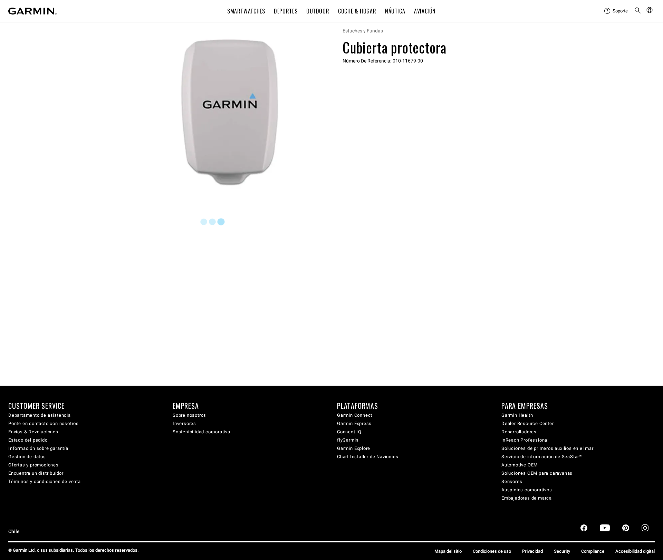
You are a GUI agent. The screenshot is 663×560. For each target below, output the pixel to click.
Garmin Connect (354, 415)
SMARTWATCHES (246, 11)
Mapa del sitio (448, 551)
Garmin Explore (353, 448)
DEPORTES (285, 11)
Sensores (511, 481)
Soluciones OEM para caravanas (537, 473)
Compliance (592, 551)
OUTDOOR (317, 11)
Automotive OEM (519, 464)
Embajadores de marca (526, 498)
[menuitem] (616, 11)
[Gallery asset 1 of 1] (232, 111)
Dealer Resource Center (527, 423)
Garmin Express (354, 423)
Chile (14, 531)
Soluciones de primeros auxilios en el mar (547, 448)
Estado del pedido (28, 440)
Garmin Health (517, 415)
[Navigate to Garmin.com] (32, 11)
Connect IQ (349, 431)
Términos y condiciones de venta (44, 481)
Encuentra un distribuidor (36, 473)
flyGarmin (347, 440)
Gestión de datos (27, 456)
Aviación (425, 11)
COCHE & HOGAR (357, 11)
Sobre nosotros (189, 415)
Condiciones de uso (492, 551)
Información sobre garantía (38, 448)
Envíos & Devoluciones (33, 431)
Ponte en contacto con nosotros (43, 423)
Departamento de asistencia (39, 415)
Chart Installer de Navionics (367, 456)
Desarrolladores (519, 431)
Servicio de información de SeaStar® (541, 456)
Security (562, 551)
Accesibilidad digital (635, 551)
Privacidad (532, 551)
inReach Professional (525, 440)
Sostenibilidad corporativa (201, 431)
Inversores (184, 423)
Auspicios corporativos (526, 489)
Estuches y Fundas (363, 30)
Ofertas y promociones (33, 464)
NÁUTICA (395, 11)
